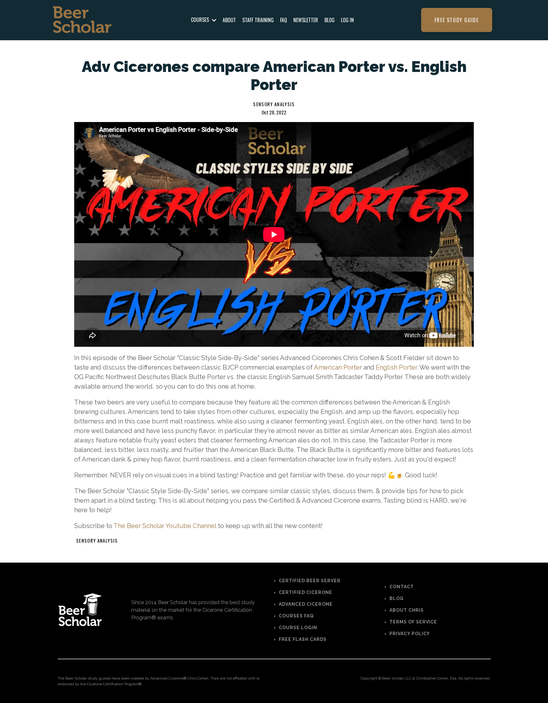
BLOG (329, 20)
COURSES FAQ (296, 615)
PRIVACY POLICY (409, 633)
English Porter (396, 367)
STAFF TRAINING (258, 20)
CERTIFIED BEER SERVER (310, 580)
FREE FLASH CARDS (303, 639)
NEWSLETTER (305, 20)
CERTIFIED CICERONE (305, 592)
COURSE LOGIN (298, 627)
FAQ (283, 20)
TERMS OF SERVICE (413, 621)
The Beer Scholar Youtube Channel (165, 526)
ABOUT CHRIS (406, 610)
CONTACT (401, 586)
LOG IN (347, 20)
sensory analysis (274, 103)
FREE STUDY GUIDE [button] (456, 20)
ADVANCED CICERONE (306, 604)
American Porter (338, 367)
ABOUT (229, 20)
